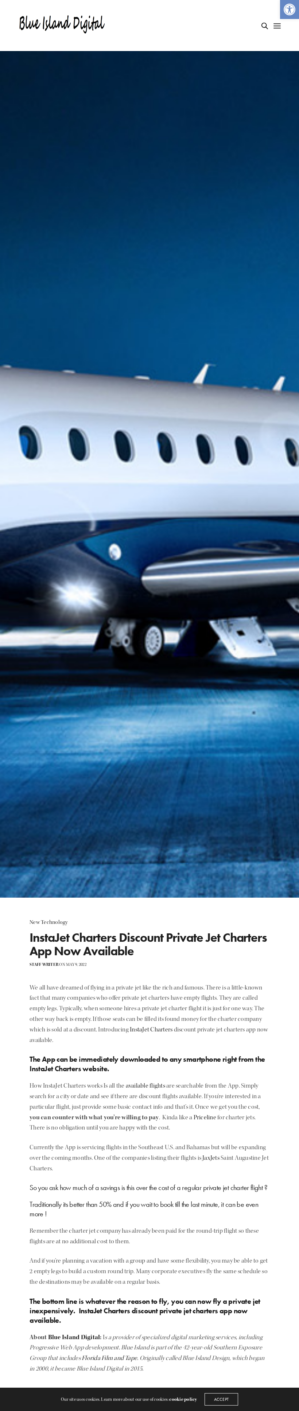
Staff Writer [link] (44, 964)
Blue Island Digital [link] (74, 1337)
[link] (289, 9)
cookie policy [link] (183, 1399)
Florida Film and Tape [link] (109, 1358)
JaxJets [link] (211, 1158)
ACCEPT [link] (221, 1399)
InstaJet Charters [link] (151, 1029)
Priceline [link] (205, 1117)
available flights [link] (145, 1085)
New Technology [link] (49, 922)
